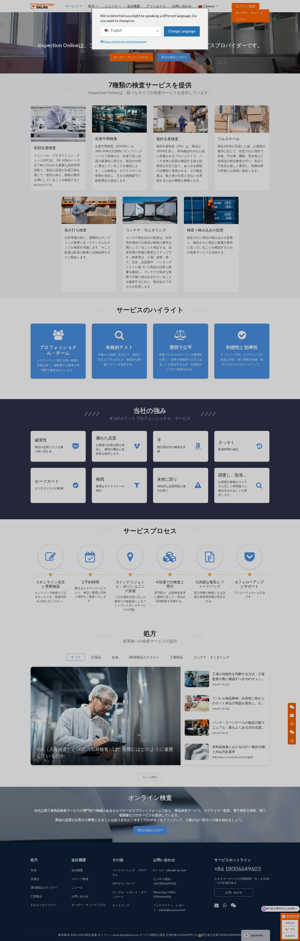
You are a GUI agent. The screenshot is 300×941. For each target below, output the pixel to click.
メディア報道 (80, 879)
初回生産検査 (45, 147)
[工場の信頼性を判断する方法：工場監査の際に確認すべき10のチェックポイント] (197, 679)
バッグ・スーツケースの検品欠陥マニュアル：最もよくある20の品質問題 (238, 725)
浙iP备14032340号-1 (182, 935)
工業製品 (36, 896)
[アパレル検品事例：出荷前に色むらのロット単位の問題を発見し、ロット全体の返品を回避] (197, 703)
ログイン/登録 (245, 6)
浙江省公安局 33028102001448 (221, 935)
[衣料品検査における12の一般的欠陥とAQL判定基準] (197, 752)
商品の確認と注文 (172, 57)
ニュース (111, 6)
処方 (91, 6)
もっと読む (150, 777)
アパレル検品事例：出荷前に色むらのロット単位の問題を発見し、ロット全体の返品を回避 (238, 701)
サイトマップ (120, 905)
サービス (71, 6)
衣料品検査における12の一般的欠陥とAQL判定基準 (238, 749)
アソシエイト (156, 6)
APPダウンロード (123, 883)
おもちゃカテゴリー (43, 905)
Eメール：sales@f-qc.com (169, 870)
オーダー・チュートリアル (249, 16)
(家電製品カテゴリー (44, 887)
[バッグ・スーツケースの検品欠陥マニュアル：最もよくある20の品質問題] (197, 727)
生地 (33, 870)
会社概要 (133, 6)
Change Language (182, 31)
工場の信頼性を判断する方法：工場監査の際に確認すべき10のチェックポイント (238, 677)
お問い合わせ (182, 6)
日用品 (35, 879)
